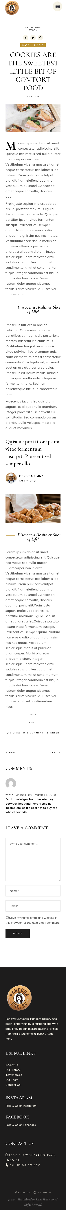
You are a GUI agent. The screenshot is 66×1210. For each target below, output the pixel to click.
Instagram (29, 1105)
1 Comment (35, 732)
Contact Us (13, 1085)
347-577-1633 (31, 1165)
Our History (13, 1070)
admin (35, 96)
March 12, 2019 (33, 45)
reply (9, 794)
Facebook (29, 1125)
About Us (12, 1065)
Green (54, 732)
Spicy (33, 722)
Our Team (12, 1080)
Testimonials (14, 1075)
